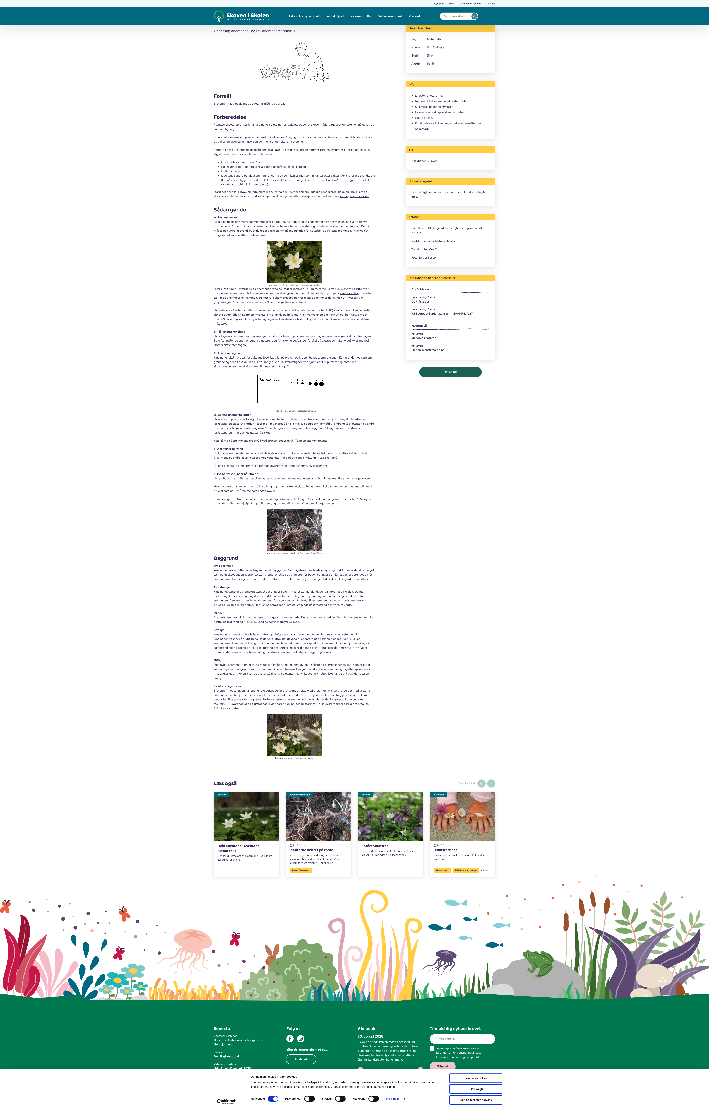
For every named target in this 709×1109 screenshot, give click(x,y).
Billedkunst (442, 870)
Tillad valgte (476, 1089)
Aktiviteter (438, 794)
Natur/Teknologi (300, 870)
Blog (451, 4)
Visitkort (414, 16)
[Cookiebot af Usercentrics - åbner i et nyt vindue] (226, 1102)
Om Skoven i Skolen (470, 4)
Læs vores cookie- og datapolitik (457, 1057)
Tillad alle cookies (475, 1078)
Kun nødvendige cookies (476, 1099)
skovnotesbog (349, 293)
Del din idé (301, 1059)
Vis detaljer (393, 1098)
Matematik (419, 325)
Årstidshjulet (335, 16)
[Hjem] (241, 16)
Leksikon (356, 16)
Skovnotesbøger (426, 107)
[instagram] (300, 1039)
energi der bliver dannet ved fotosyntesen (263, 600)
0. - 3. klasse (420, 289)
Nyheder (439, 4)
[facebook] (290, 1039)
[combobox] (456, 16)
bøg (255, 570)
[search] (474, 16)
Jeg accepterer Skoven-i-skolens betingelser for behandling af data (458, 1052)
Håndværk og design (466, 870)
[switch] (309, 1099)
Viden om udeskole (390, 16)
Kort (370, 16)
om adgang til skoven (354, 196)
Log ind (491, 4)
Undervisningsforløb (299, 794)
